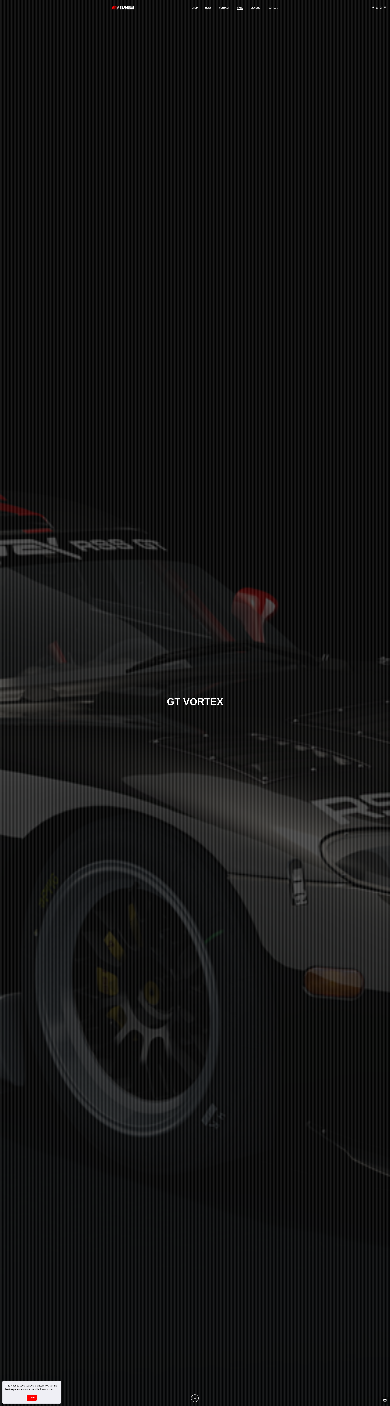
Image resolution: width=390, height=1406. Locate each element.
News (208, 8)
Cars (240, 8)
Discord (255, 8)
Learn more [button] (46, 1389)
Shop (195, 8)
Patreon (273, 8)
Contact (224, 8)
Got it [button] (32, 1397)
